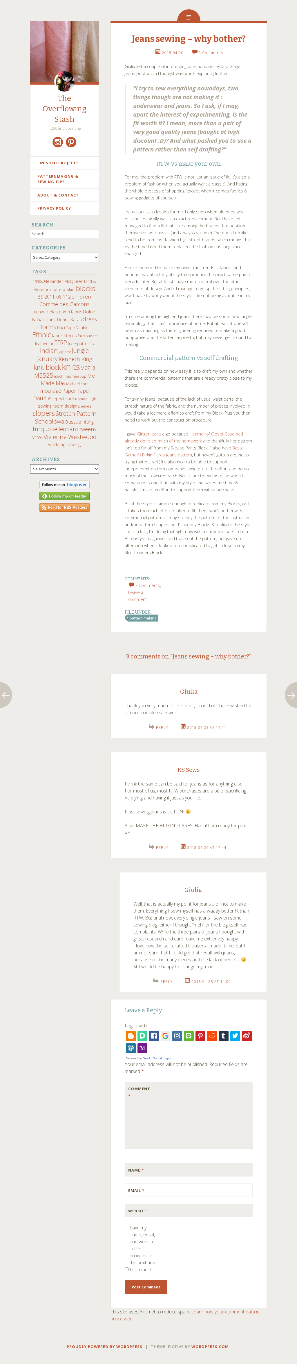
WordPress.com (210, 1346)
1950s (38, 281)
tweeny (87, 429)
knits (71, 366)
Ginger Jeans (149, 434)
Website (137, 1210)
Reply (162, 727)
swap (61, 421)
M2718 (88, 368)
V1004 (37, 437)
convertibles (46, 312)
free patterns (81, 343)
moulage (50, 390)
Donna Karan (69, 319)
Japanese (65, 352)
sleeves (84, 406)
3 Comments (211, 52)
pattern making (143, 618)
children (81, 296)
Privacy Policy (54, 208)
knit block (47, 367)
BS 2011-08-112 (54, 297)
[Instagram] (57, 142)
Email (136, 1190)
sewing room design (57, 406)
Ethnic (41, 334)
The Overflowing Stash (64, 109)
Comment (139, 1092)
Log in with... (137, 1025)
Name (136, 1170)
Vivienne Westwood (70, 437)
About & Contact (58, 195)
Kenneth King (75, 359)
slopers (43, 413)
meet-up (79, 376)
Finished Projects (58, 162)
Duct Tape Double (72, 327)
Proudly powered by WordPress (104, 1346)
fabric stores (64, 335)
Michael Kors (77, 383)
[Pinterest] (71, 142)
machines (62, 376)
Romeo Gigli (85, 398)
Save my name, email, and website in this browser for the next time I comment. (143, 1248)
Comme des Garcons (64, 304)
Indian (49, 350)
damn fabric (70, 312)
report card (63, 398)
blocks (85, 288)
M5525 (43, 375)
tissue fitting (81, 421)
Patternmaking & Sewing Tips (57, 179)
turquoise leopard (56, 429)
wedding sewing (64, 444)
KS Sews (189, 769)
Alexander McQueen (63, 281)
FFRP (60, 342)
